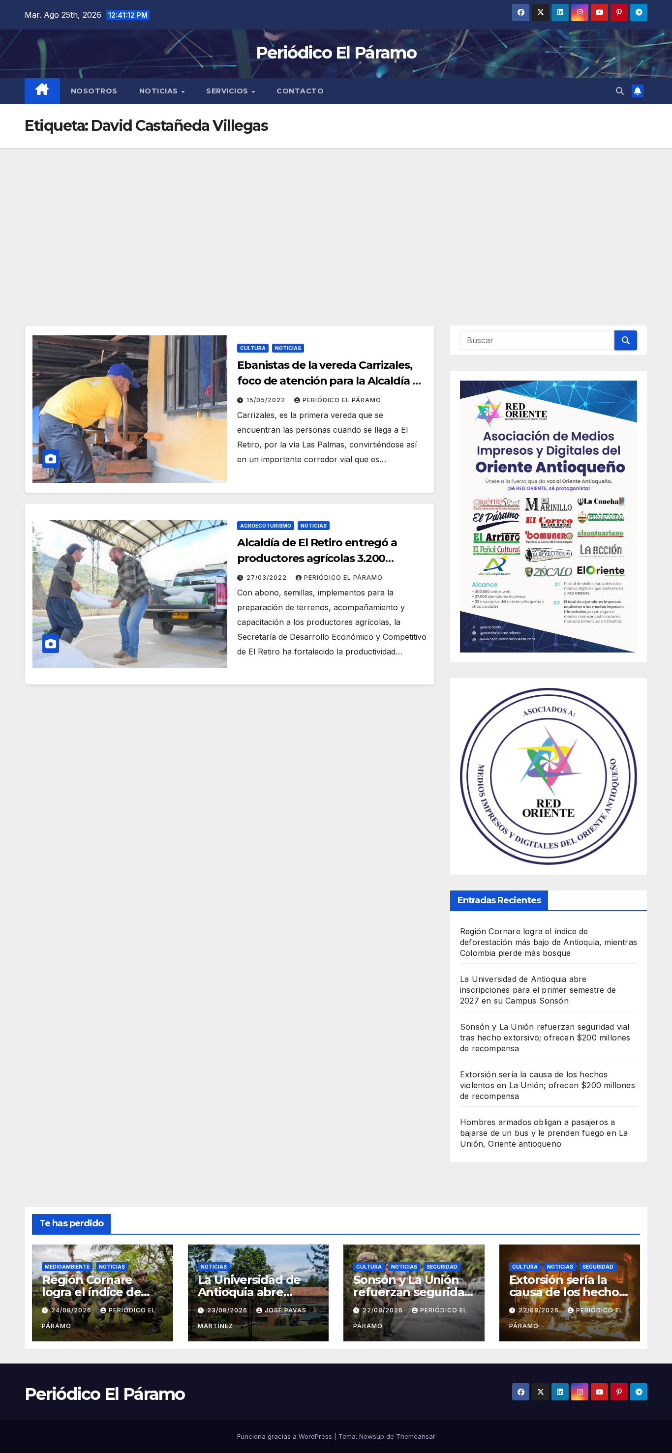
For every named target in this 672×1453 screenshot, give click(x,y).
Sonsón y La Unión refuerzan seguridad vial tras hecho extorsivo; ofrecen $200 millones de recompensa (545, 1037)
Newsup (371, 1436)
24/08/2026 (72, 1310)
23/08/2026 (228, 1310)
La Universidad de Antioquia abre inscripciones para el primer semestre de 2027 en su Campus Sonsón (538, 990)
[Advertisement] (336, 222)
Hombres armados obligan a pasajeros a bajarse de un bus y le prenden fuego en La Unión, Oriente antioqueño (544, 1133)
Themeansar (415, 1436)
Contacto (300, 91)
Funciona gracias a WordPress (285, 1436)
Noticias (160, 91)
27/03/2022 (267, 577)
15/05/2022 (266, 400)
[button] (620, 91)
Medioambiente (67, 1267)
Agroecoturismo (265, 526)
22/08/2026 (384, 1310)
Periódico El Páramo (336, 52)
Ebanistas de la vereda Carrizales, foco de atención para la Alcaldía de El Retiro (331, 380)
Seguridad (442, 1267)
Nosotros (94, 91)
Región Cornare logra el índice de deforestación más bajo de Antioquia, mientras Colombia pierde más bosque (548, 942)
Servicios (228, 91)
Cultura (253, 348)
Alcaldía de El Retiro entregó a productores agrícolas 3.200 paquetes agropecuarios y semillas (329, 558)
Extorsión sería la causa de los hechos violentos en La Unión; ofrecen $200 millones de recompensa (547, 1085)
